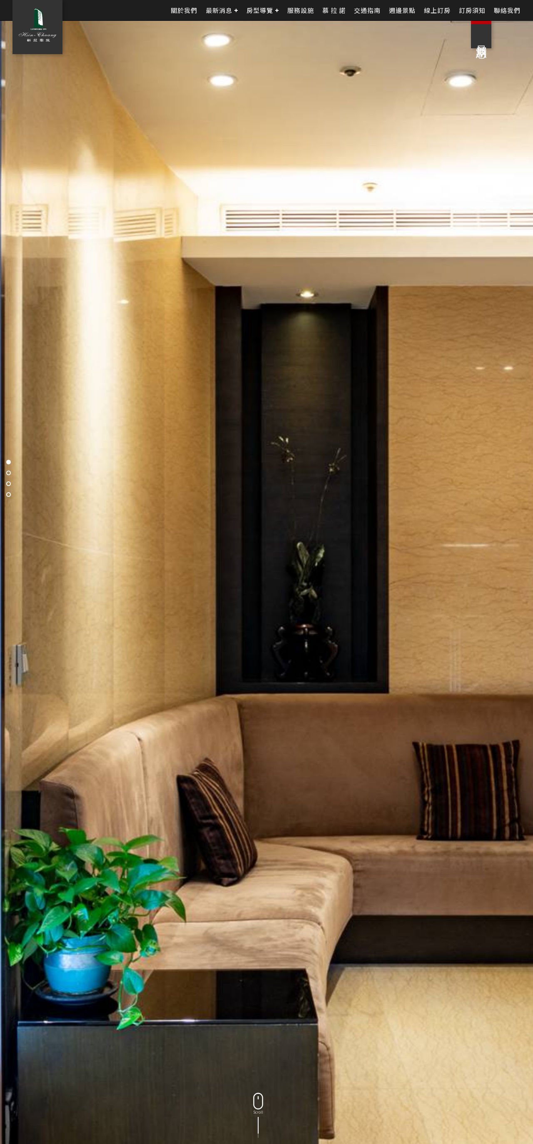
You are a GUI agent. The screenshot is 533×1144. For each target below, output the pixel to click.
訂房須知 (472, 10)
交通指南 (367, 10)
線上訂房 (437, 10)
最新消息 (219, 10)
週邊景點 (402, 10)
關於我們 (184, 10)
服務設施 (300, 10)
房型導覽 (260, 10)
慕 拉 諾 (334, 10)
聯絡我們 (507, 10)
